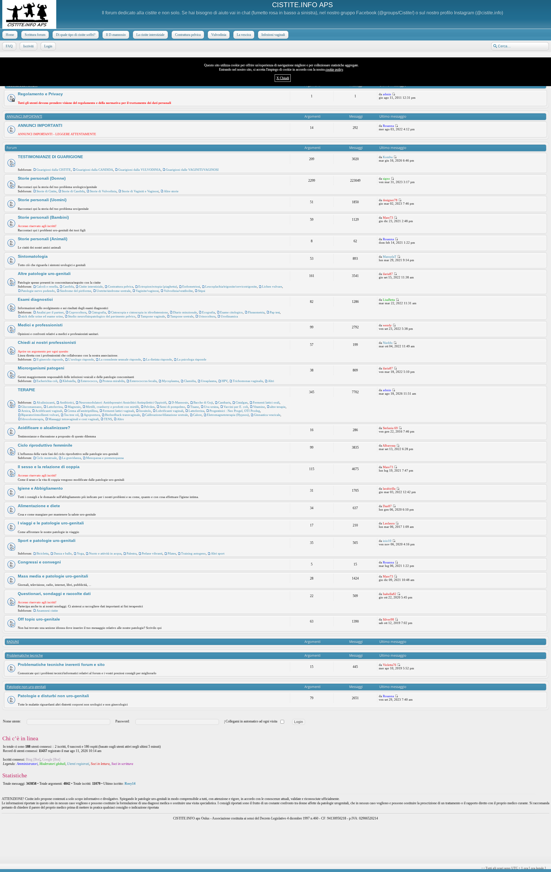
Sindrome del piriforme (75, 290)
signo (386, 178)
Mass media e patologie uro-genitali (53, 576)
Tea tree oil (71, 414)
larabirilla (389, 488)
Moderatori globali (52, 764)
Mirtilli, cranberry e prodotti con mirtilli (112, 406)
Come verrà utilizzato (343, 868)
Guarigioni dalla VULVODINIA (139, 169)
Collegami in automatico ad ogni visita (252, 721)
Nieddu (388, 342)
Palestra (132, 553)
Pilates (172, 553)
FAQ (9, 46)
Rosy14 (130, 784)
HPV (225, 381)
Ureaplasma (208, 381)
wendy (387, 325)
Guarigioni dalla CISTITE (53, 169)
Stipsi (201, 290)
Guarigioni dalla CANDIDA (94, 169)
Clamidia (190, 381)
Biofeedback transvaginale (122, 414)
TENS (108, 419)
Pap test (275, 312)
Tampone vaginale (153, 316)
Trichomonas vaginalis (248, 381)
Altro (120, 419)
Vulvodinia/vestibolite (178, 290)
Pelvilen (149, 406)
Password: (122, 721)
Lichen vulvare (272, 286)
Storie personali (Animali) (42, 239)
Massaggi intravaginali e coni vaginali (73, 419)
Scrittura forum (35, 35)
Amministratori (27, 764)
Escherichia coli (46, 381)
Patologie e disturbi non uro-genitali (53, 695)
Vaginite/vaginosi (147, 290)
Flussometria (256, 312)
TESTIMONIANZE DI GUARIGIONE (50, 156)
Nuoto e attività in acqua (105, 553)
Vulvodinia (218, 35)
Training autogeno (193, 553)
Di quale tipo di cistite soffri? (75, 35)
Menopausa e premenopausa (105, 458)
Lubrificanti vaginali (169, 410)
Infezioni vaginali (273, 35)
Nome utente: (12, 721)
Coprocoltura (77, 312)
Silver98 (388, 619)
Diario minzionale (185, 312)
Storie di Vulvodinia (103, 191)
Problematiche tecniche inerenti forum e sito (61, 664)
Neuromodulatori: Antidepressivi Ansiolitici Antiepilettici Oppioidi (122, 402)
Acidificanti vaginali (48, 410)
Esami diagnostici (35, 299)
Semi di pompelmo (172, 406)
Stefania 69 (390, 428)
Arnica (25, 410)
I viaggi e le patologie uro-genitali (51, 523)
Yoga (80, 553)
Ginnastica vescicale (267, 414)
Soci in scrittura (122, 764)
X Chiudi (282, 78)
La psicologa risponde (191, 359)
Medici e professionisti (40, 325)
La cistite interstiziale (150, 35)
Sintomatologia (33, 256)
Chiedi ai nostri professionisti (47, 342)
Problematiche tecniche (25, 656)
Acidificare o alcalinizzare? (44, 427)
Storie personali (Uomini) (42, 199)
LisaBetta (389, 299)
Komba (388, 157)
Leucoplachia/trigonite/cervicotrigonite (231, 286)
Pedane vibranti (152, 553)
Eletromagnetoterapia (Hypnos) (228, 414)
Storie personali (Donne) (42, 178)
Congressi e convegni (39, 562)
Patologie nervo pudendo (38, 290)
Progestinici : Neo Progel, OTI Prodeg (234, 410)
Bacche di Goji (203, 402)
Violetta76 (389, 664)
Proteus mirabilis (113, 381)
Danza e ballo (63, 553)
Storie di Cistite (46, 191)
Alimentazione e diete (39, 505)
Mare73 (388, 217)
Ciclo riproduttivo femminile (45, 445)
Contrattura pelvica (188, 35)
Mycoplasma (170, 381)
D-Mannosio (180, 402)
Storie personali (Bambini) (43, 217)
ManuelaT (389, 256)
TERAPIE (26, 389)
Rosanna (388, 125)
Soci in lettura (100, 764)
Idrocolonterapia (32, 419)
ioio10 (387, 540)
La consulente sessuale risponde (120, 359)
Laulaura (389, 523)
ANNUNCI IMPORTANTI (24, 117)
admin (387, 94)
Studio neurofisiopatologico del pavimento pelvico (101, 316)
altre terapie (278, 406)
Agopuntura (92, 414)
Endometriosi (191, 286)
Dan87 (387, 506)
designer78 (390, 200)
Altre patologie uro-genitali (44, 273)
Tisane (194, 406)
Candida (68, 286)
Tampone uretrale (181, 316)
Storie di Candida (73, 191)
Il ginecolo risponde (49, 359)
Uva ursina (211, 406)
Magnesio (74, 406)
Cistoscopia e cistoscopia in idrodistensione (139, 312)
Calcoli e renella (47, 286)
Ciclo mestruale (46, 458)
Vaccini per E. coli (236, 406)
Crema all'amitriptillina (82, 410)
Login (48, 46)
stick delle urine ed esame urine (42, 316)
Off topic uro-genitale (39, 619)
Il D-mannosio (116, 35)
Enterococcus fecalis (143, 381)
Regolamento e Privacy (40, 94)
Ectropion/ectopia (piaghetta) (157, 286)
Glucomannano (31, 406)
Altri (271, 381)
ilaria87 (388, 274)
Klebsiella (69, 381)
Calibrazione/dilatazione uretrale (166, 414)
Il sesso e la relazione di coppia (48, 466)
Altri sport (217, 553)
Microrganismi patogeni (41, 368)
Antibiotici (67, 402)
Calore (197, 414)
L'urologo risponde (81, 359)
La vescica (244, 35)
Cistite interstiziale (91, 286)
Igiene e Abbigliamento (40, 488)
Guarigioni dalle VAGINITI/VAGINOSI (192, 169)
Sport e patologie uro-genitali (46, 540)
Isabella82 (389, 594)
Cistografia (99, 312)
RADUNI (13, 642)
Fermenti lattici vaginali (118, 410)
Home (10, 35)
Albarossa (389, 445)
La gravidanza (71, 458)
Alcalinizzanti (45, 402)
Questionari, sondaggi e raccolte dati (54, 593)
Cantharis (224, 402)
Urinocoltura (207, 316)
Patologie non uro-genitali (26, 687)
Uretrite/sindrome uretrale (113, 290)
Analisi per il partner (50, 312)
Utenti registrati (78, 764)
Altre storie (171, 191)
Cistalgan (242, 402)
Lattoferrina (55, 406)
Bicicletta (42, 553)
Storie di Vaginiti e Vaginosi (140, 191)
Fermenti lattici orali (266, 402)
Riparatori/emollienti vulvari (40, 414)
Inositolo (145, 410)
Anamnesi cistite (47, 610)
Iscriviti (28, 46)
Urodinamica (229, 316)
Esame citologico (231, 312)
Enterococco (89, 381)
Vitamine (259, 406)
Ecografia (208, 312)
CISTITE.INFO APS (302, 5)
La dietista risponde (159, 359)
